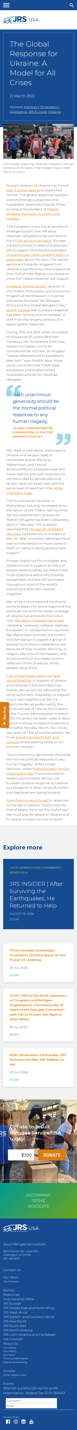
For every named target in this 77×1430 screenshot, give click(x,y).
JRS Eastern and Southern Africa (28, 1317)
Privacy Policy (11, 1417)
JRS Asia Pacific (15, 1321)
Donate (9, 1371)
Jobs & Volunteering (15, 1362)
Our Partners (11, 1281)
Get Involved (13, 1339)
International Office (18, 1299)
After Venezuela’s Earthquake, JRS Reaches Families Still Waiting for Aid (38, 1059)
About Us (10, 1343)
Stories (8, 1290)
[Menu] (6, 5)
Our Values (9, 1347)
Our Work (10, 1277)
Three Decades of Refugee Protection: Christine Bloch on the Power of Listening (37, 955)
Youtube (31, 1421)
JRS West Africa (15, 1312)
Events (8, 1383)
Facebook (8, 1421)
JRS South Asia (14, 1326)
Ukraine (54, 112)
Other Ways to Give (14, 1374)
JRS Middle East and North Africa (29, 1308)
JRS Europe (38, 112)
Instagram (15, 1421)
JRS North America (18, 1330)
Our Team (9, 1354)
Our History (10, 1351)
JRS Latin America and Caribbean (29, 1335)
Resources (11, 1294)
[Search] (71, 5)
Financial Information (15, 1358)
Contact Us (12, 1270)
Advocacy (31, 107)
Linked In (23, 1421)
